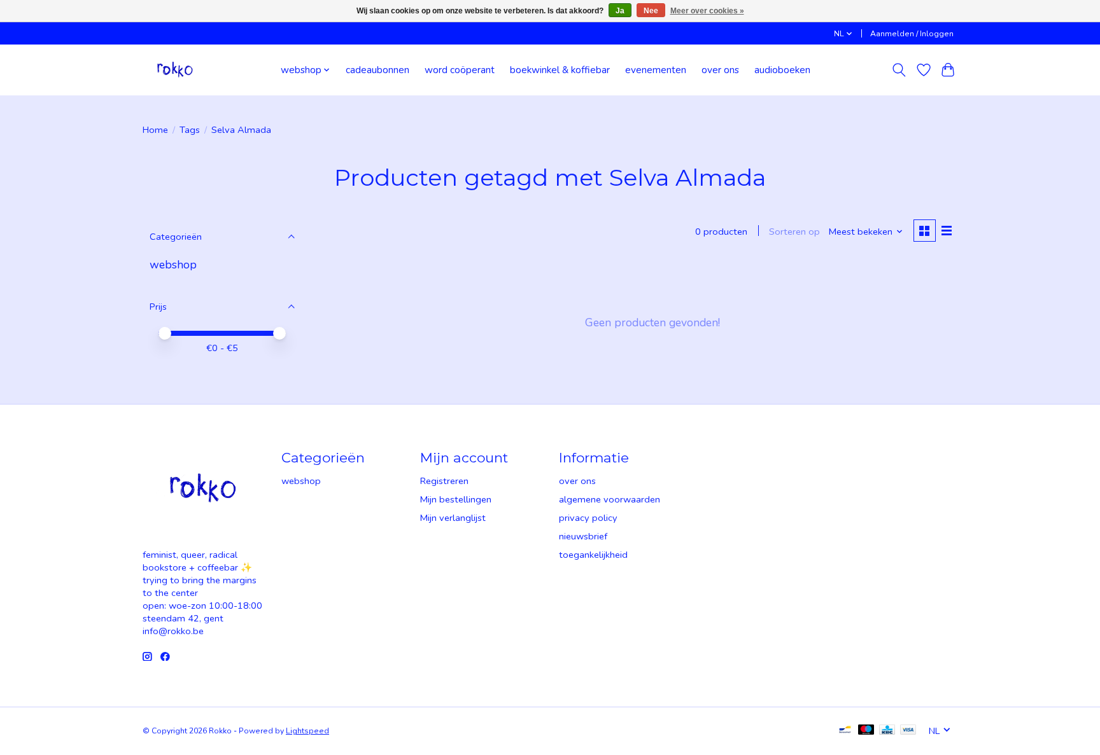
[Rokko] (175, 69)
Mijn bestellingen (455, 499)
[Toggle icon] (899, 70)
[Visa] (908, 730)
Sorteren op (794, 231)
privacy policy (588, 517)
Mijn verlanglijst (453, 517)
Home (155, 129)
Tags (190, 129)
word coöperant (460, 69)
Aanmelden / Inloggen (912, 34)
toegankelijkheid (593, 554)
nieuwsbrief (583, 536)
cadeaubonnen (377, 69)
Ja (620, 10)
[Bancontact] (845, 730)
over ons (720, 69)
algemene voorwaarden (609, 499)
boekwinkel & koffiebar (560, 69)
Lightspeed (307, 731)
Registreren (444, 480)
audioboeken (782, 69)
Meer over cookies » (707, 10)
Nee (651, 10)
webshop (173, 264)
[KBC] (887, 730)
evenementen (655, 69)
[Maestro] (866, 730)
